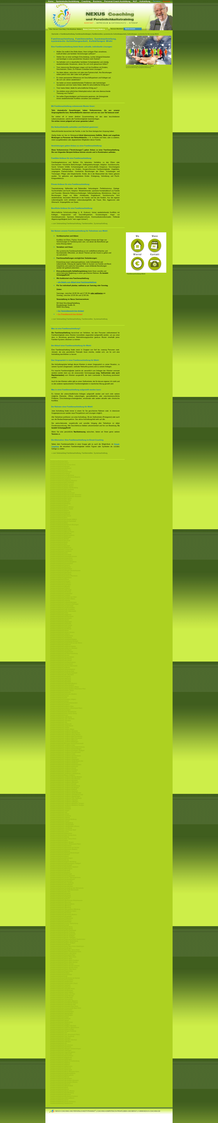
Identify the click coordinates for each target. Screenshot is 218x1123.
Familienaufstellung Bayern (59, 510)
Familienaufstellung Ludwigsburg (61, 823)
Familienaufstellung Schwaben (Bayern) (64, 1001)
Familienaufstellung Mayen (59, 856)
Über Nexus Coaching (57, 29)
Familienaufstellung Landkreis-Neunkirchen (65, 779)
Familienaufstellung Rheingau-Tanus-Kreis (65, 950)
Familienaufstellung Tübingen (60, 1038)
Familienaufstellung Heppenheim (61, 652)
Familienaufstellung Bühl (58, 544)
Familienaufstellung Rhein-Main (61, 959)
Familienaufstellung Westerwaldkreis (62, 1073)
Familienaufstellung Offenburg (60, 907)
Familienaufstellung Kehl (58, 697)
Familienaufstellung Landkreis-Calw (62, 745)
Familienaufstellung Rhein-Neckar (62, 964)
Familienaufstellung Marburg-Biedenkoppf (64, 853)
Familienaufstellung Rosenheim (61, 974)
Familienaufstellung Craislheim (61, 551)
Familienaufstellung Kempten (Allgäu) (63, 699)
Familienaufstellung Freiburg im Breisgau (64, 604)
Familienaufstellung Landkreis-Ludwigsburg (65, 773)
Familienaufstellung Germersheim (61, 616)
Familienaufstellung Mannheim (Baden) (63, 849)
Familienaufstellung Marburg (60, 851)
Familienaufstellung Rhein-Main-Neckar (64, 962)
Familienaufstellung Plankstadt (60, 922)
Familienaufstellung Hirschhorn (61, 660)
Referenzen (130, 29)
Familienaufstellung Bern (58, 518)
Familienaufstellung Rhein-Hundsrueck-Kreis (65, 952)
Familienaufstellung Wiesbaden (61, 1079)
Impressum (102, 23)
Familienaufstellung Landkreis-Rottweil (63, 789)
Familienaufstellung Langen (59, 810)
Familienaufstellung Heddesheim (61, 636)
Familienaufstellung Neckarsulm (61, 881)
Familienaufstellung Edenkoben (61, 569)
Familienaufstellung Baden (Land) (62, 484)
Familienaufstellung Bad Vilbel (60, 500)
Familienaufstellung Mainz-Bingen (62, 842)
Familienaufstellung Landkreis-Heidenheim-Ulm (66, 761)
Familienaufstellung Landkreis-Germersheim (65, 756)
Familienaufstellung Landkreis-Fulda (62, 754)
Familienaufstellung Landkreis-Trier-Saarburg (65, 798)
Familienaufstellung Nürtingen (60, 897)
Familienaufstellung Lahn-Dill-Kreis (62, 719)
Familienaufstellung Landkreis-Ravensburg (65, 786)
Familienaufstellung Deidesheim (61, 558)
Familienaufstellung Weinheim (60, 1068)
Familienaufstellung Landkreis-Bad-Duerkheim (66, 736)
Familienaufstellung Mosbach (60, 872)
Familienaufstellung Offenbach (60, 906)
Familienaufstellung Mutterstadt (61, 874)
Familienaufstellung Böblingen (60, 537)
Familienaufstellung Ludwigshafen (62, 824)
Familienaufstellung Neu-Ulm (60, 892)
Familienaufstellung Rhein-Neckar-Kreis (64, 967)
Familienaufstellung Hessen (59, 655)
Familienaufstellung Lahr (58, 722)
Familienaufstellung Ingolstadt (60, 680)
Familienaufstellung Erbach (59, 579)
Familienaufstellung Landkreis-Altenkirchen (65, 733)
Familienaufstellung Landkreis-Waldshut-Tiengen (67, 803)
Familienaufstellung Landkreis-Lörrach (63, 772)
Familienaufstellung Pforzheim (60, 913)
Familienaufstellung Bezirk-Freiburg (62, 932)
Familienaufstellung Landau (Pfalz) (62, 729)
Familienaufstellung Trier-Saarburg (62, 1036)
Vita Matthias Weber (74, 29)
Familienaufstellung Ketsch (59, 701)
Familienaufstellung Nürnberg (60, 895)
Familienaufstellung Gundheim (60, 629)
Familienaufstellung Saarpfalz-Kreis (62, 989)
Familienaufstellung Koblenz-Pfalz (62, 706)
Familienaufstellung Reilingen (60, 944)
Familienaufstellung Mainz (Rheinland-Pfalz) (65, 844)
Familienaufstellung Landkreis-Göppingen (64, 759)
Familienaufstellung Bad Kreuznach (62, 493)
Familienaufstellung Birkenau (60, 528)
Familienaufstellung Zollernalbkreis (62, 1098)
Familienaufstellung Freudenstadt (61, 606)
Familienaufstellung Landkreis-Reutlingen (64, 787)
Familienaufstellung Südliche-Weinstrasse (64, 1027)
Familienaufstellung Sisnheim (60, 1019)
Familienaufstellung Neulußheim (61, 884)
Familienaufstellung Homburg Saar (62, 671)
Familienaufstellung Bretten (59, 539)
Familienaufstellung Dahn (59, 553)
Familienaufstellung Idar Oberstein (62, 675)
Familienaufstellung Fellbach (60, 588)
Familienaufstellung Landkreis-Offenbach (64, 782)
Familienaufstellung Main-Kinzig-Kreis (63, 835)
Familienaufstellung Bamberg (60, 503)
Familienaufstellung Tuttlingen (60, 1041)
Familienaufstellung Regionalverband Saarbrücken (67, 939)
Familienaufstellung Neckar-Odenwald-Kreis (65, 877)
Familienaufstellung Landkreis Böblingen (64, 742)
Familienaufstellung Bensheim (60, 516)
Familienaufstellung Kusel (59, 715)
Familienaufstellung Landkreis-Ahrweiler (64, 731)
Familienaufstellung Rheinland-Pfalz (62, 955)
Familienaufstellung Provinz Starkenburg (64, 923)
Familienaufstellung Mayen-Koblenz (62, 775)
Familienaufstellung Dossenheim (61, 563)
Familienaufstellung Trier (58, 1033)
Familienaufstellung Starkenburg (61, 1022)
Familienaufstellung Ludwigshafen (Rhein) (64, 826)
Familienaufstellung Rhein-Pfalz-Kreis (63, 957)
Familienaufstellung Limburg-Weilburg (63, 819)
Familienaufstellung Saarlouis (60, 987)
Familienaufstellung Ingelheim (60, 678)
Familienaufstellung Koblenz (60, 705)
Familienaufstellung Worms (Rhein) (62, 1091)
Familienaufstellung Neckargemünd (62, 876)
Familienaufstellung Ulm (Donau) (61, 1045)
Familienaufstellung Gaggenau (60, 615)
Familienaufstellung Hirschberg (61, 659)
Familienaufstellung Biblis (59, 523)
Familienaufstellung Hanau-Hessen (62, 632)
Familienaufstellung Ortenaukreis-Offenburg (65, 909)
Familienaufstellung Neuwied (60, 893)
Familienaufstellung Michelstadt (61, 865)
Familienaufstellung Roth (58, 976)
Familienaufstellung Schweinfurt (61, 1010)
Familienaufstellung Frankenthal (61, 593)
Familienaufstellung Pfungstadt (60, 916)
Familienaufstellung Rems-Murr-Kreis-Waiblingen (67, 946)
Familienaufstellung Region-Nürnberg (63, 862)
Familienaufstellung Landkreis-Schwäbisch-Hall (66, 795)
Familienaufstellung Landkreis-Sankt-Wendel (65, 793)
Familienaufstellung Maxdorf (60, 854)
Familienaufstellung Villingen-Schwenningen (65, 1049)
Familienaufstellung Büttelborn (60, 548)
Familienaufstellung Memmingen (61, 858)
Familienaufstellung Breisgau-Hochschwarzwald (66, 743)
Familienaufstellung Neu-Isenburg (62, 883)
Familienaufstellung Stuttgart (60, 1024)
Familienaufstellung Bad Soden (61, 498)
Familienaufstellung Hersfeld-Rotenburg (64, 653)
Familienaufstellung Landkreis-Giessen (63, 757)
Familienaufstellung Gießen (59, 620)
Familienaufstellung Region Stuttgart (62, 943)
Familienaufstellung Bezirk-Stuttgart (62, 936)
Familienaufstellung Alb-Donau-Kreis (62, 465)
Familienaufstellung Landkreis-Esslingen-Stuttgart (67, 750)
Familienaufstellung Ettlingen (60, 586)
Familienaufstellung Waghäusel (61, 1057)
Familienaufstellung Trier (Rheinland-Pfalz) (65, 1034)
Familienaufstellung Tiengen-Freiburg (63, 1031)
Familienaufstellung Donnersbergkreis (63, 562)
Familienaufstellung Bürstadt (60, 546)
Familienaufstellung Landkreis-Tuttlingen (64, 802)
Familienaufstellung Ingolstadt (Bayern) (63, 683)
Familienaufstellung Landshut (60, 807)
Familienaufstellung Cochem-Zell (61, 549)
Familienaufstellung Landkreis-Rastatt (63, 784)
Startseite (55, 34)
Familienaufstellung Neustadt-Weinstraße (64, 890)
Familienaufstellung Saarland (60, 985)
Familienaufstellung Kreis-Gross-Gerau (63, 713)
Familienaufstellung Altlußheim (60, 468)
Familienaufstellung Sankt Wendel (62, 996)
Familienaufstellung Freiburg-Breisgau (63, 602)
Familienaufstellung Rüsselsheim (61, 980)
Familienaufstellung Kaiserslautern (62, 685)
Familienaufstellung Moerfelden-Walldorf (64, 867)
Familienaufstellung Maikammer (61, 833)
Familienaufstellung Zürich (59, 1100)
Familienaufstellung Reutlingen (61, 948)
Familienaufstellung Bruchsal (60, 540)
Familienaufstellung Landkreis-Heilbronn (64, 763)
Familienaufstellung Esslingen (60, 585)
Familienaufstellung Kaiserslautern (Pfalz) (64, 687)
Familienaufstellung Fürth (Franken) (62, 609)
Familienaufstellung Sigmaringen (61, 1013)
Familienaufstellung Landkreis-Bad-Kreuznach (66, 738)
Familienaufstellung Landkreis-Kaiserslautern (65, 765)
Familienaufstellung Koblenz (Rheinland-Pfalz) (66, 708)
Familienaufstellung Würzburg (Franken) (64, 1096)
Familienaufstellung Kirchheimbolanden (64, 703)
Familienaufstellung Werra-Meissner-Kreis (64, 1071)
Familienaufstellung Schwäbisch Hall (63, 1004)
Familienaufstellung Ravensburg (61, 927)
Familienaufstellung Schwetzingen (62, 1011)
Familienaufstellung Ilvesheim (60, 676)
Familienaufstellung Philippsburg (61, 918)
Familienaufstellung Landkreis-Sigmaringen (65, 796)
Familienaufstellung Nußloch (60, 899)
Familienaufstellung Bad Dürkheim (62, 482)
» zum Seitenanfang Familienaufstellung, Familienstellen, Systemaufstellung (79, 223)
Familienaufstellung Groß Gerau (61, 625)
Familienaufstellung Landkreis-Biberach (64, 740)
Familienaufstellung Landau (59, 727)
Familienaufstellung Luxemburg (61, 828)
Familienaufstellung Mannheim (60, 846)
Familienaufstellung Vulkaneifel (61, 1054)
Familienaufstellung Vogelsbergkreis (62, 1052)
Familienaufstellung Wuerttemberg (62, 1093)
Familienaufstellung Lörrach (59, 821)
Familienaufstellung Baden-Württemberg (64, 488)
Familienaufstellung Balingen (60, 502)
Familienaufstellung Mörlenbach (61, 869)
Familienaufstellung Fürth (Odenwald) (63, 611)
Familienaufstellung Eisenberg (60, 574)
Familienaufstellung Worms (59, 1089)
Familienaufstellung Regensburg (61, 929)
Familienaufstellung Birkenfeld (60, 530)
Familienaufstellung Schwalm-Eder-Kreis (64, 1006)
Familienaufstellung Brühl (59, 542)
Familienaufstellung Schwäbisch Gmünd (64, 1003)
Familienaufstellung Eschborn (60, 583)
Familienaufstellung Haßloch (60, 634)
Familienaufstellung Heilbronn (60, 645)
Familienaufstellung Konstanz (60, 710)
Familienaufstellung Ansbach (60, 473)
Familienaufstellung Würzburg (60, 1094)
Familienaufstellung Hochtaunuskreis (63, 662)
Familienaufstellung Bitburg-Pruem (62, 532)
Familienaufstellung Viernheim (60, 1047)
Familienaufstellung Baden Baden (62, 486)
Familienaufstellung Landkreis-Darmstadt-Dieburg (67, 747)
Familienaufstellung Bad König (60, 491)
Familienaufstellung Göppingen (61, 622)
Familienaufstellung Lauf (58, 812)
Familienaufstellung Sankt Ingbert (61, 992)
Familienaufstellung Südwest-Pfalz (62, 1029)
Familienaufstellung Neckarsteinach (62, 879)
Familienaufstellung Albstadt (60, 466)
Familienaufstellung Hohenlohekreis (62, 669)
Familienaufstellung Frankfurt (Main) (62, 599)
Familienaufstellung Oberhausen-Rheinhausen (66, 900)
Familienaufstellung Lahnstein (60, 720)
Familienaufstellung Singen (59, 1017)
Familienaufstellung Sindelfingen (61, 1015)
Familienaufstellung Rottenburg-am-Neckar (65, 978)
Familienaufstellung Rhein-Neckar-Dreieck (64, 966)
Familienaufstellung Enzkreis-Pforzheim (63, 576)
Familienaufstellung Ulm (58, 1043)
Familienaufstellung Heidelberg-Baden (63, 639)
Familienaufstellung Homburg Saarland (63, 673)
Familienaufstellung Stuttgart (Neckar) (63, 1026)
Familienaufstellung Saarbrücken (61, 981)
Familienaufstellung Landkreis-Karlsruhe (64, 766)
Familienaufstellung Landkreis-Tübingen (64, 800)
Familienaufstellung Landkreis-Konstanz (64, 770)
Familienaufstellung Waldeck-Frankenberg (64, 1061)
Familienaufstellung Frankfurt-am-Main (63, 597)
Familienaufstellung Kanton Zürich (62, 690)
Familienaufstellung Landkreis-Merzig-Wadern (66, 777)
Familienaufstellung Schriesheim (61, 999)
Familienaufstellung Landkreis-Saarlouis (64, 791)
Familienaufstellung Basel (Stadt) (61, 509)
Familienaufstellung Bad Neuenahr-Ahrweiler (65, 495)
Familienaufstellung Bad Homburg (62, 489)
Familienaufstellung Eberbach (60, 567)
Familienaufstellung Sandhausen (61, 990)
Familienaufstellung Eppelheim (61, 578)
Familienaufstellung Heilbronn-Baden (63, 646)
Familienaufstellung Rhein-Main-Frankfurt (64, 960)
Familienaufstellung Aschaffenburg (62, 475)
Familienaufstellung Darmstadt (60, 555)
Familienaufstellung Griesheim (60, 623)
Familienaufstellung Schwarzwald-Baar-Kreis (65, 1008)
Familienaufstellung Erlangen (60, 581)
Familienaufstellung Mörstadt (60, 870)
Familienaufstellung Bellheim (60, 514)
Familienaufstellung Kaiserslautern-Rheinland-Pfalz (68, 689)
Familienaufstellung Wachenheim (61, 1056)
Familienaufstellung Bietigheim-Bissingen (64, 525)
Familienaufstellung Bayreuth (60, 512)
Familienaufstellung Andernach (61, 472)
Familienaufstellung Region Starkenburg (64, 941)
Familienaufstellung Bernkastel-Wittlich (63, 519)
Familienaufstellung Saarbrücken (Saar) (64, 983)
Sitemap (133, 23)
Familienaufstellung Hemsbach (61, 650)
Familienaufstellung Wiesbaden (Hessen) (64, 1080)
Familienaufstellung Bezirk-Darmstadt (63, 521)
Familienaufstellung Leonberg (60, 816)
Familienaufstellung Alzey (59, 470)
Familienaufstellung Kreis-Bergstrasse (63, 712)
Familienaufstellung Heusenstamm (62, 657)
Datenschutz (118, 23)
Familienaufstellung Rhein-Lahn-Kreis (63, 953)
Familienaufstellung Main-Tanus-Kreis (63, 839)
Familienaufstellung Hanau (59, 630)
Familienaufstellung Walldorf (60, 1064)
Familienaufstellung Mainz (59, 840)
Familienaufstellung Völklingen (60, 1050)
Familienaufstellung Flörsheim (60, 592)
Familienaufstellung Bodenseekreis (62, 535)
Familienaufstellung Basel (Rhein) (62, 507)
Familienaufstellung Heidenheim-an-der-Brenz (66, 643)
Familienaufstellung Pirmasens (60, 920)
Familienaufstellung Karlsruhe (60, 692)
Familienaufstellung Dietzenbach (61, 560)
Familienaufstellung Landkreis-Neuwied (64, 780)
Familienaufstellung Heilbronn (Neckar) (63, 648)
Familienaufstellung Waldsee (60, 1063)
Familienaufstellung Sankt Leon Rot (62, 994)
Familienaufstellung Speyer (59, 1020)
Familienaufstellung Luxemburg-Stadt (63, 830)
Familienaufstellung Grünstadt (60, 627)
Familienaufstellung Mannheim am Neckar (64, 847)
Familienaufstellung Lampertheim (61, 726)
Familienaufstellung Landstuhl (60, 809)
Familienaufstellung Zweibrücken (61, 1103)
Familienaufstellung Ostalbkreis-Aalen (63, 911)
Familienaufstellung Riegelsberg (61, 971)
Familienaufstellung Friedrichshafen (62, 608)
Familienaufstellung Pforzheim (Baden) (63, 914)
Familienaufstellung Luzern (59, 832)
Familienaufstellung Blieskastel (61, 533)
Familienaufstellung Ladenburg (61, 717)
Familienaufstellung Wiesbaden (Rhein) (63, 1082)
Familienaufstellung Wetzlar (59, 1077)
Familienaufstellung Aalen (59, 461)
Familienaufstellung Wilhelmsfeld (61, 1086)
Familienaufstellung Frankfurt (60, 595)
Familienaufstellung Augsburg (60, 479)
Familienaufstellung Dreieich (60, 565)
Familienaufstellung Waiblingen (61, 1059)
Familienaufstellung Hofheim (60, 667)
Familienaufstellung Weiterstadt (61, 1070)
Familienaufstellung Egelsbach (60, 572)
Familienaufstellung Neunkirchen (61, 886)
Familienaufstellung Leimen (59, 814)
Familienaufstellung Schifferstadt (61, 997)
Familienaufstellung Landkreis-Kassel (63, 768)
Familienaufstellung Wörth (59, 1087)
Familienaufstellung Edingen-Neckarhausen (65, 570)
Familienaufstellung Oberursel (60, 902)
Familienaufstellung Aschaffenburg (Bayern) (65, 477)
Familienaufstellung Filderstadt (60, 590)
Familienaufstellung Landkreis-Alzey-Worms (65, 735)
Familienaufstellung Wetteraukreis (62, 1075)
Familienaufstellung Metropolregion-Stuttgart (65, 863)
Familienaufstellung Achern (59, 463)
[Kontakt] (146, 272)
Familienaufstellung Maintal (59, 837)
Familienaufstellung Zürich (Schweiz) (63, 1101)
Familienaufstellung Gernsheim (61, 618)
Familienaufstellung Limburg (60, 817)
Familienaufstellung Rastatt (59, 925)
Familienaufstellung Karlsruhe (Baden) (63, 694)
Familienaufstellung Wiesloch (60, 1084)
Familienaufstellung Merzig (59, 860)
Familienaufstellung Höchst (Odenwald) (63, 666)
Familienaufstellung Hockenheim (61, 664)
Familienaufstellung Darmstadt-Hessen (63, 556)
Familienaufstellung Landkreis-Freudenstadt (65, 752)
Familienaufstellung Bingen (59, 526)
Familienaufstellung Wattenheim (61, 1066)
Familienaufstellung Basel (59, 505)
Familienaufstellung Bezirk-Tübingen (62, 937)
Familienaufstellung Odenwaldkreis (62, 904)
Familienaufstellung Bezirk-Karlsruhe (63, 934)
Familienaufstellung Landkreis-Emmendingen (65, 749)
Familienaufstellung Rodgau (60, 973)
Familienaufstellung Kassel (59, 696)
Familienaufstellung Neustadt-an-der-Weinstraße (67, 888)
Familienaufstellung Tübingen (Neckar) (63, 1040)
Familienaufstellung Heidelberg (61, 637)
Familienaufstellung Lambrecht (60, 724)
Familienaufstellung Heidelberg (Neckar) (64, 641)
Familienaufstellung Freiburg (60, 600)
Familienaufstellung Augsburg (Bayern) (63, 480)
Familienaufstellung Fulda (59, 613)
